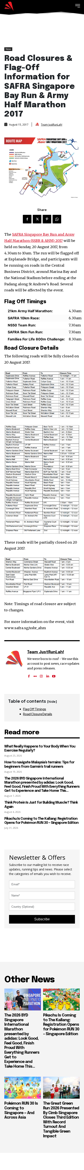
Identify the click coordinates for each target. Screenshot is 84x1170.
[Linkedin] (47, 674)
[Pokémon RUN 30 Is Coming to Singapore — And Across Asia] (22, 1088)
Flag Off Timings (34, 709)
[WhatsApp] (57, 219)
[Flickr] (35, 674)
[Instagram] (41, 674)
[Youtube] (53, 674)
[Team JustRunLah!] (37, 124)
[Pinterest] (47, 219)
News (8, 49)
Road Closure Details (37, 714)
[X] (37, 219)
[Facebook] (27, 219)
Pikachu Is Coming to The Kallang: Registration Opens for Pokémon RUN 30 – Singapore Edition (61, 1024)
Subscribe (42, 919)
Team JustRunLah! (51, 124)
